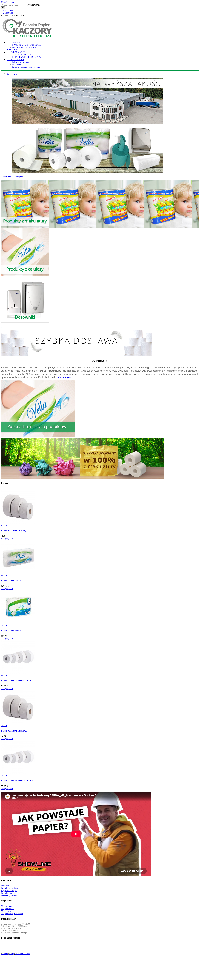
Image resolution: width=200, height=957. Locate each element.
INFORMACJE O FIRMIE (24, 47)
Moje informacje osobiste (12, 913)
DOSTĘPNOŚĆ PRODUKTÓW (26, 57)
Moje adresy (6, 911)
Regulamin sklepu (9, 890)
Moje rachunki (7, 908)
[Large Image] (25, 227)
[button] (7, 176)
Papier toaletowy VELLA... (14, 580)
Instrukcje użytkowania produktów (27, 67)
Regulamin (16, 64)
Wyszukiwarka (33, 5)
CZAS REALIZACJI (21, 54)
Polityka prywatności (21, 62)
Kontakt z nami (7, 2)
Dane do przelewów (10, 895)
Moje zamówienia (8, 906)
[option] (103, 101)
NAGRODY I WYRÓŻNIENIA (26, 45)
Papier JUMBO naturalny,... (14, 531)
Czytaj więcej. (65, 377)
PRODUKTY (13, 50)
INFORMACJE (16, 52)
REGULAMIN (15, 59)
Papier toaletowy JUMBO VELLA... (18, 681)
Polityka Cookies (8, 893)
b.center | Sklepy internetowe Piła (15, 953)
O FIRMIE (13, 42)
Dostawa (5, 886)
